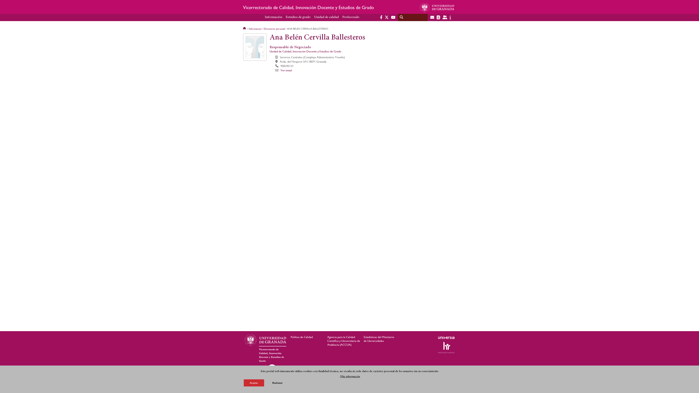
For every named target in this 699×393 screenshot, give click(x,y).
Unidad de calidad (326, 17)
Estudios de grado (298, 17)
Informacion (255, 28)
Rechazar (277, 382)
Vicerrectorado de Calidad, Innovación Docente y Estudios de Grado (308, 7)
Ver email (286, 70)
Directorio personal (274, 28)
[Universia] (446, 338)
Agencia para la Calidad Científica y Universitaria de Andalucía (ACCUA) (343, 340)
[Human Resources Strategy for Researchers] (446, 347)
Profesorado (350, 17)
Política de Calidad (302, 337)
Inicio (245, 29)
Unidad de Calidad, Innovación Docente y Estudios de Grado (305, 51)
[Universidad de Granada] (437, 7)
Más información (350, 376)
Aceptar (254, 382)
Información (273, 17)
